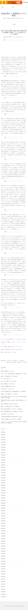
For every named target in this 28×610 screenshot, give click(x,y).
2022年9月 (3, 538)
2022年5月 (3, 548)
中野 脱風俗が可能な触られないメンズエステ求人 (11, 346)
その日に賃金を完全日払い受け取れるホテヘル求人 (11, 416)
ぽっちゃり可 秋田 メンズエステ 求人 (8, 381)
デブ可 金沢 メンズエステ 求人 (7, 389)
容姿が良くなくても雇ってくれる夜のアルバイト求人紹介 (13, 360)
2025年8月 (3, 449)
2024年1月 (3, 498)
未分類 (14, 24)
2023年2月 (3, 525)
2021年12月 (3, 561)
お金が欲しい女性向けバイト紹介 (14, 14)
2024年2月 (3, 495)
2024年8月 (3, 480)
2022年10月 (3, 536)
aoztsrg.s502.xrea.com (18, 36)
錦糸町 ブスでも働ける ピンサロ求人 (9, 394)
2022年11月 (3, 533)
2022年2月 (3, 556)
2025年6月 (3, 455)
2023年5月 (3, 518)
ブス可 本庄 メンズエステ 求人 (7, 414)
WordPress (22, 605)
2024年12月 (3, 470)
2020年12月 (3, 591)
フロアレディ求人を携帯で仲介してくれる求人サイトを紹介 (13, 339)
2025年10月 (3, 444)
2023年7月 (3, 513)
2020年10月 (3, 596)
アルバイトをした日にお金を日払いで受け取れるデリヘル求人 (14, 373)
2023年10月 (3, 505)
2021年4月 (3, 581)
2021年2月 (3, 586)
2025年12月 (3, 439)
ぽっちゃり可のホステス (6, 378)
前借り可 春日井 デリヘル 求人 (7, 371)
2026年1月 (3, 437)
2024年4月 (3, 490)
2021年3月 (3, 584)
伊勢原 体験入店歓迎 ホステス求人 (8, 352)
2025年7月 (3, 452)
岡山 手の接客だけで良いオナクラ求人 (9, 404)
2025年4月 (3, 460)
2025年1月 (3, 467)
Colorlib (13, 605)
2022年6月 (3, 546)
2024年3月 (3, 493)
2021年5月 (3, 579)
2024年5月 (3, 487)
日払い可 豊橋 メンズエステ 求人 (8, 383)
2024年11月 (3, 472)
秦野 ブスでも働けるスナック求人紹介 (9, 376)
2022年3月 (3, 553)
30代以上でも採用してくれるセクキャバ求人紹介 (11, 419)
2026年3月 (3, 432)
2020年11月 (3, 594)
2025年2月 (3, 465)
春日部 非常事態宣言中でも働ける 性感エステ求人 (12, 349)
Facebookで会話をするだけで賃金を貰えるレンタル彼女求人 (13, 391)
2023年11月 (3, 503)
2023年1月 (3, 528)
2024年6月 (3, 485)
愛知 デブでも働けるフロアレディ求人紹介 (10, 406)
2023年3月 (3, 523)
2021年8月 (3, 571)
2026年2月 (3, 434)
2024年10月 (3, 475)
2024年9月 (3, 477)
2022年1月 (3, 558)
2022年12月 (3, 531)
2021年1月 (3, 589)
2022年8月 (3, 541)
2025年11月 (3, 442)
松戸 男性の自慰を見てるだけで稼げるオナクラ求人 (12, 411)
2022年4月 (3, 551)
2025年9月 (3, 447)
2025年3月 (3, 462)
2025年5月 (3, 457)
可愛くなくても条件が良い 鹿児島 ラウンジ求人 (16, 362)
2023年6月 (3, 515)
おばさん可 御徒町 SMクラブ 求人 (8, 386)
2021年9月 (3, 568)
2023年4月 (3, 520)
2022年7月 (3, 543)
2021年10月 (3, 566)
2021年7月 (3, 574)
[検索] (26, 7)
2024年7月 (3, 482)
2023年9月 (3, 508)
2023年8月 (3, 510)
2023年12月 (3, 500)
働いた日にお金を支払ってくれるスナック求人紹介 (11, 409)
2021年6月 (3, 576)
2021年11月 (3, 563)
